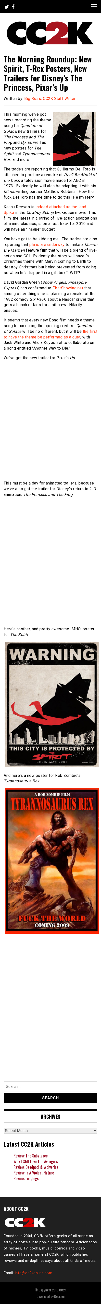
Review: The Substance (30, 1156)
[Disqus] (50, 1008)
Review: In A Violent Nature (33, 1173)
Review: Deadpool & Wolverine (35, 1167)
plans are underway (47, 244)
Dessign (59, 1296)
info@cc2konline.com (33, 1273)
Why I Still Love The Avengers (35, 1161)
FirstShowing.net (67, 288)
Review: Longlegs (26, 1178)
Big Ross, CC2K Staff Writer (50, 98)
